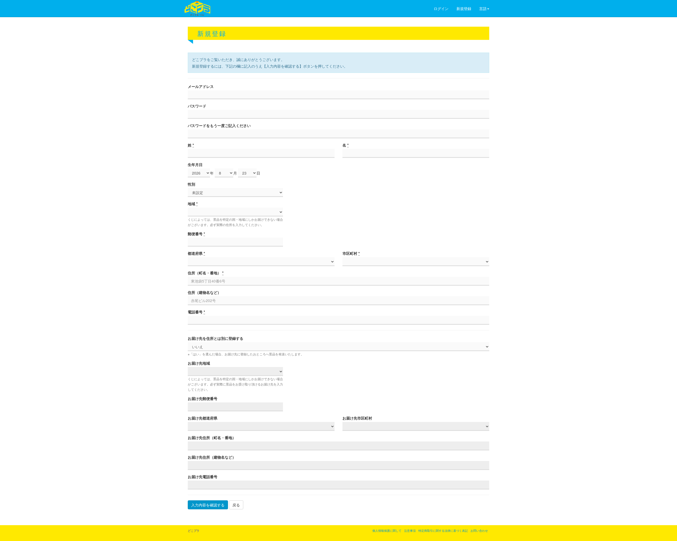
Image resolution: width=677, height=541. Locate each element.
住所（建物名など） (204, 292)
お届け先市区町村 (357, 418)
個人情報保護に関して (386, 530)
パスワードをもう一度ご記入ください (219, 125)
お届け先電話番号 (202, 476)
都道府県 (196, 253)
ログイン (441, 8)
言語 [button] (483, 8)
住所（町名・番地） (205, 272)
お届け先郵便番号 (202, 398)
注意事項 (410, 530)
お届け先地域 (199, 363)
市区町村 (351, 253)
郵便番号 (196, 233)
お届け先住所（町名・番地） (212, 437)
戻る (236, 504)
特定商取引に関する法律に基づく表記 (443, 530)
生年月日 (195, 164)
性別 (191, 184)
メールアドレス (201, 86)
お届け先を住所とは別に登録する (215, 338)
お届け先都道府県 (202, 418)
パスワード (197, 106)
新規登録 (463, 8)
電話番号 (196, 311)
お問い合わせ (479, 530)
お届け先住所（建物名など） (212, 457)
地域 (193, 203)
